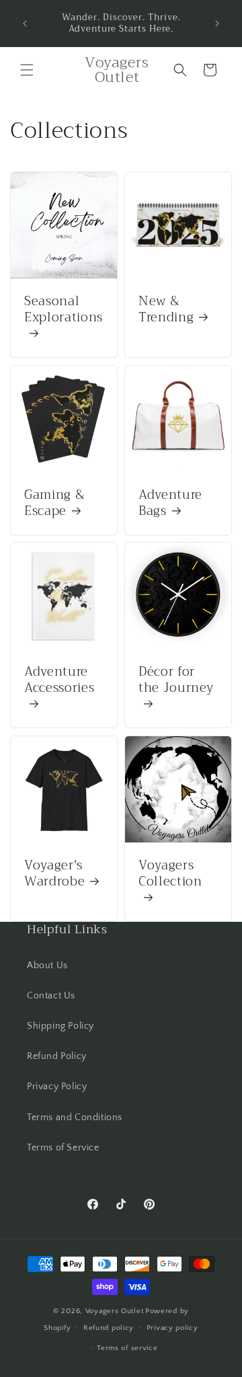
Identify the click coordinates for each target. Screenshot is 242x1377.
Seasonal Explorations (63, 311)
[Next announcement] (217, 23)
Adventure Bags (170, 503)
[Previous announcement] (25, 23)
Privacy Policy (57, 1086)
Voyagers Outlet (114, 1311)
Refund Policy (57, 1056)
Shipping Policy (60, 1026)
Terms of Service (63, 1147)
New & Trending (166, 310)
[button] (27, 70)
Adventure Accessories (59, 681)
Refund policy (108, 1328)
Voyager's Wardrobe (54, 874)
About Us (47, 965)
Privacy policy (172, 1328)
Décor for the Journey (175, 681)
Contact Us (51, 995)
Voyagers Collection (170, 875)
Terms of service (127, 1348)
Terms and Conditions (74, 1117)
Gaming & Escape (54, 503)
